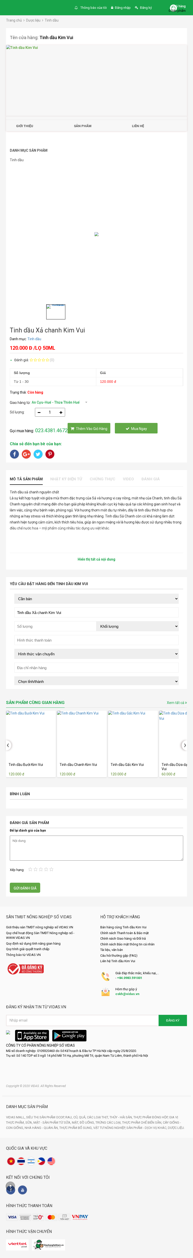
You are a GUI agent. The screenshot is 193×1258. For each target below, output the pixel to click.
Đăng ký (146, 8)
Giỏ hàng (179, 6)
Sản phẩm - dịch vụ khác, (147, 1128)
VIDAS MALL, (16, 1117)
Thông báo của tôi (93, 8)
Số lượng (22, 373)
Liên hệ (138, 126)
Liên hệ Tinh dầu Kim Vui (117, 961)
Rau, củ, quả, (76, 1117)
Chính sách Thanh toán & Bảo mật (124, 933)
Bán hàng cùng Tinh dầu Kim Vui (123, 927)
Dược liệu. (176, 1128)
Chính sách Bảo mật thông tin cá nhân (127, 944)
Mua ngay (139, 429)
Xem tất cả (176, 703)
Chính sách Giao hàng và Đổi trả (123, 938)
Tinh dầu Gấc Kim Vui (127, 765)
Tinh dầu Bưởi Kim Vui (26, 765)
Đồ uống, (87, 1122)
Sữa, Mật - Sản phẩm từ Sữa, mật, (52, 1122)
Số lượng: (17, 412)
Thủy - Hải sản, (121, 1117)
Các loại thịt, (98, 1117)
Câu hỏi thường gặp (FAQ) (118, 955)
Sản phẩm (82, 126)
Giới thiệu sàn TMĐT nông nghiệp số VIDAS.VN (39, 927)
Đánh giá (150, 479)
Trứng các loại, (108, 1122)
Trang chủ (14, 20)
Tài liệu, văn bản (111, 950)
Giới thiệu (24, 126)
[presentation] (8, 745)
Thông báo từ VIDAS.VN (23, 955)
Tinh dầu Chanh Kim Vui (78, 765)
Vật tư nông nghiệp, (109, 1128)
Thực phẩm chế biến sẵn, (142, 1122)
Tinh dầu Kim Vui (56, 37)
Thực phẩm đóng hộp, (151, 1117)
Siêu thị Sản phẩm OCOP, (45, 1117)
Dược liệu (33, 20)
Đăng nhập (123, 8)
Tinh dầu (52, 20)
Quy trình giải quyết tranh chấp (28, 949)
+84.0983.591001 (129, 978)
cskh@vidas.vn (127, 994)
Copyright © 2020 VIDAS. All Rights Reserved (36, 1086)
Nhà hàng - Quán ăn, (42, 1128)
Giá (103, 373)
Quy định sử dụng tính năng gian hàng (33, 943)
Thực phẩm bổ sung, (76, 1128)
